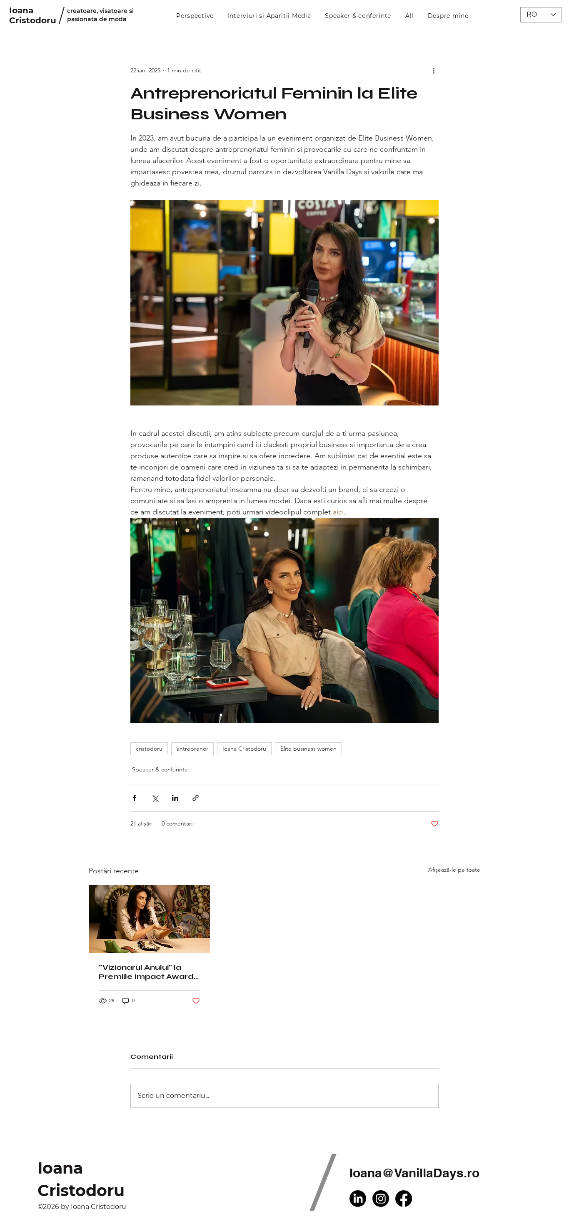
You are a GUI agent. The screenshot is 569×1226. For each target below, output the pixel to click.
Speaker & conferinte (160, 769)
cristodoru (149, 748)
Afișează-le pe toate (454, 869)
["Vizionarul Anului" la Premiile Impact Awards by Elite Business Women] (149, 919)
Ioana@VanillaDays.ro (414, 1172)
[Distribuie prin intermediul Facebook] (134, 798)
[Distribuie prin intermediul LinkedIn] (175, 798)
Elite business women (308, 748)
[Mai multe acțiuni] (434, 70)
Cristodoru (32, 20)
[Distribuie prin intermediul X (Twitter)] (155, 798)
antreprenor (192, 748)
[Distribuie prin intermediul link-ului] (196, 798)
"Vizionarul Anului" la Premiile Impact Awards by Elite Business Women (148, 972)
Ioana (21, 10)
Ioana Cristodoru (244, 748)
